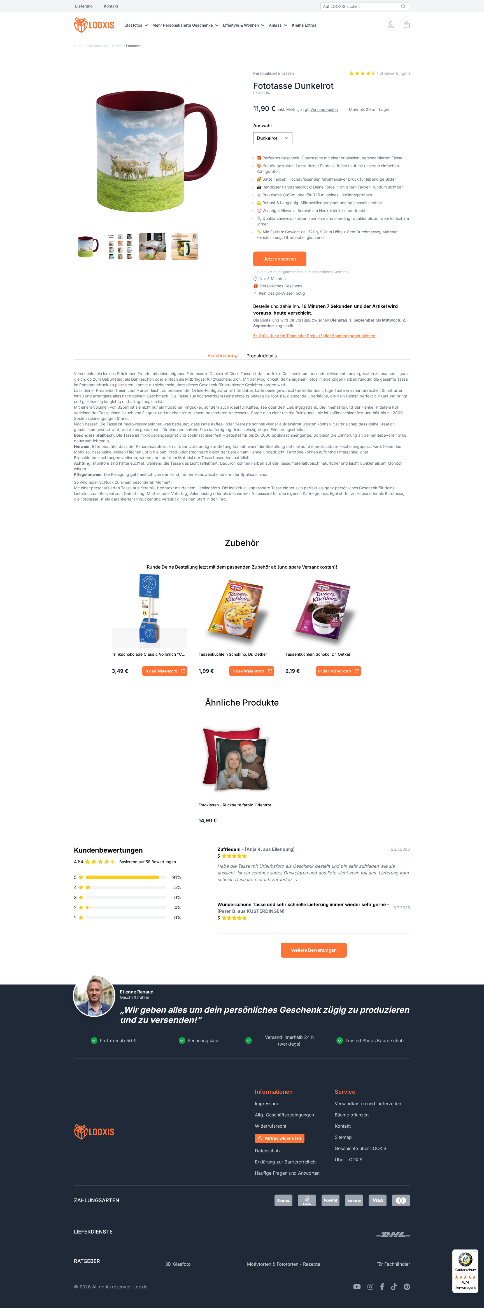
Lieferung (84, 6)
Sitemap (343, 1137)
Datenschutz (268, 1150)
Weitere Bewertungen (314, 950)
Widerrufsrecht (270, 1126)
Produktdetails (261, 356)
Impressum (266, 1103)
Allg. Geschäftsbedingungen (284, 1115)
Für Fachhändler (393, 1264)
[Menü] (475, 1252)
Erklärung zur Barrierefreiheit (285, 1162)
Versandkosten (324, 109)
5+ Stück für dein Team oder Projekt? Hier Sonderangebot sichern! (314, 335)
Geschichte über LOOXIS (360, 1148)
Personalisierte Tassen (105, 46)
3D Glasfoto (178, 1264)
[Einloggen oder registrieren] (391, 25)
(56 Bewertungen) (393, 73)
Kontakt (111, 6)
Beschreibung (223, 355)
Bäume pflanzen (352, 1115)
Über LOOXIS (348, 1159)
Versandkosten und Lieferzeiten (368, 1103)
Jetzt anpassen (280, 259)
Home (78, 46)
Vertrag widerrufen (282, 1138)
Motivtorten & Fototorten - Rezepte (283, 1264)
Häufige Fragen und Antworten (287, 1173)
